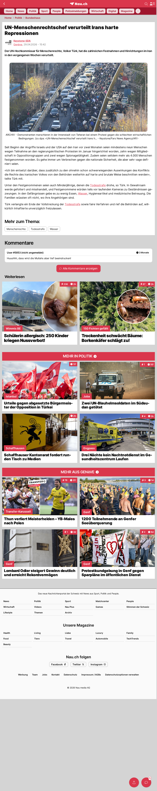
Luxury (99, 633)
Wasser (82, 193)
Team (35, 674)
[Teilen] (134, 782)
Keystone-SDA (22, 40)
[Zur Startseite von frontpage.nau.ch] (78, 3)
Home (8, 17)
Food (6, 638)
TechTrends (132, 638)
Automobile (102, 638)
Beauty (7, 644)
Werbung (23, 674)
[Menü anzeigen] (152, 4)
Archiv (68, 612)
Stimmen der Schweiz (137, 607)
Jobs (44, 674)
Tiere (37, 638)
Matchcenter (102, 601)
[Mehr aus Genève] (78, 472)
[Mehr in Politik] (78, 356)
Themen (38, 612)
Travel (68, 638)
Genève (17, 44)
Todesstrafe (98, 185)
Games (99, 607)
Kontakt (55, 674)
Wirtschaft (8, 607)
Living (37, 633)
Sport (68, 601)
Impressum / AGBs (91, 674)
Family (129, 633)
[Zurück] (4, 3)
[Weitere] (138, 11)
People (130, 601)
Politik (18, 17)
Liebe (68, 633)
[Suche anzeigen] (146, 4)
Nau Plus (69, 607)
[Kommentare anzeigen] (146, 782)
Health (6, 633)
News (6, 601)
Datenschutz (70, 674)
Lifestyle (7, 612)
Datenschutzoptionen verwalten (122, 674)
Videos (38, 607)
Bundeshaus (32, 17)
